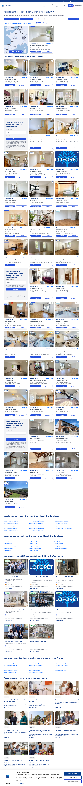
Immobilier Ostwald (33, 540)
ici (22, 136)
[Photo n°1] (41, 34)
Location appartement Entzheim (60, 525)
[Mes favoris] (65, 5)
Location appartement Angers (60, 670)
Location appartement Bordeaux (61, 665)
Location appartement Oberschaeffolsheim (63, 528)
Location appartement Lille (9, 667)
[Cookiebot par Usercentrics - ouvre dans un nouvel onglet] (8, 784)
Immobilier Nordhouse (58, 545)
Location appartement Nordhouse (61, 526)
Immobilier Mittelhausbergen (35, 548)
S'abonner (15, 138)
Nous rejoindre (25, 1)
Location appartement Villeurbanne (36, 672)
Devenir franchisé (33, 1)
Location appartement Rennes (35, 667)
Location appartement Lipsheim (60, 523)
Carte (45, 22)
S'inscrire (71, 6)
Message (37, 51)
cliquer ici (18, 143)
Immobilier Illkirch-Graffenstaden (10, 540)
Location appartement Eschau (60, 520)
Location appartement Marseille (35, 662)
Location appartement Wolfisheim (36, 526)
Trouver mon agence (68, 1)
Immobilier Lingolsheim (8, 541)
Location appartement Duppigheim (36, 530)
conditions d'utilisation (17, 146)
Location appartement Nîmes (10, 672)
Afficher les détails (20, 783)
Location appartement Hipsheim (10, 525)
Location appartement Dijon (34, 670)
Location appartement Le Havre (35, 668)
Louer (6, 18)
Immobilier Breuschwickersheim (60, 548)
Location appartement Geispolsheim (36, 521)
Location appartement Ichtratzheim (11, 523)
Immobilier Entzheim (33, 545)
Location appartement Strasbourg (61, 521)
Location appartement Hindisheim (10, 530)
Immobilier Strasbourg (58, 541)
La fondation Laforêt (42, 1)
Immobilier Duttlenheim (33, 550)
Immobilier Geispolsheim (34, 541)
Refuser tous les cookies (73, 781)
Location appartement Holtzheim (10, 526)
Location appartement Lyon (60, 662)
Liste (39, 22)
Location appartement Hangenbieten (36, 528)
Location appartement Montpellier (11, 665)
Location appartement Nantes (60, 663)
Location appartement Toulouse (10, 663)
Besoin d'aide (78, 1)
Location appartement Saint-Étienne (11, 668)
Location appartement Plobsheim (36, 523)
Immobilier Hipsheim (58, 543)
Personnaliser (72, 777)
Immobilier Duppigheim (33, 546)
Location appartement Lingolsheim (11, 521)
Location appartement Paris (9, 662)
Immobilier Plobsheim (8, 543)
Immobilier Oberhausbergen (60, 546)
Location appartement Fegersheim (36, 520)
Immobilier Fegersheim (59, 540)
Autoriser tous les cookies (73, 773)
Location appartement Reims (60, 667)
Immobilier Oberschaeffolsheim (10, 546)
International (51, 1)
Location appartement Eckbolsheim (36, 525)
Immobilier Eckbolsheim (8, 545)
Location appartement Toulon (60, 668)
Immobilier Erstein (7, 550)
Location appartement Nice (34, 663)
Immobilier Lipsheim (33, 543)
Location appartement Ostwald (10, 520)
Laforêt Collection (58, 1)
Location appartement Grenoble (10, 670)
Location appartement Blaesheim (10, 528)
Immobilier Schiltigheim (8, 548)
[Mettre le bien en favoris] (52, 27)
